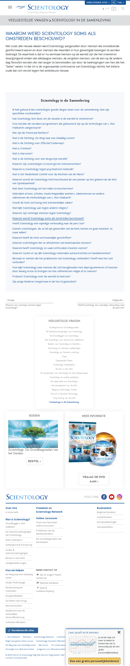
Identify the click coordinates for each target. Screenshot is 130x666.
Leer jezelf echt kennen (83, 632)
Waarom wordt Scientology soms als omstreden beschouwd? (48, 218)
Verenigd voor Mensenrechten (20, 649)
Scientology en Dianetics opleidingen (64, 348)
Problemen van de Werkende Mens (45, 532)
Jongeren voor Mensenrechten (51, 649)
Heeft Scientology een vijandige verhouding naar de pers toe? (48, 223)
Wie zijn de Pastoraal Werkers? (30, 132)
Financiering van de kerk (64, 398)
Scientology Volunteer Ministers (51, 641)
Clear (64, 356)
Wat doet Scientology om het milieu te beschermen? (42, 188)
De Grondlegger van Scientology (64, 335)
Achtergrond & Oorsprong (19, 544)
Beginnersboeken (106, 512)
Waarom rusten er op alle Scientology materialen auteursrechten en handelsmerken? (61, 253)
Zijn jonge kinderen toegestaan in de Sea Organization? (44, 281)
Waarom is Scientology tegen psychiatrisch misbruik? (43, 169)
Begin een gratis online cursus (19, 641)
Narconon (43, 645)
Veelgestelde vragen (16, 562)
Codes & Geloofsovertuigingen (17, 551)
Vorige (10, 300)
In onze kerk (12, 512)
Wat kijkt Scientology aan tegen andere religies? (40, 207)
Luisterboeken (104, 517)
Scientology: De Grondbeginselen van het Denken (33, 452)
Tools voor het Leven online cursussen (46, 524)
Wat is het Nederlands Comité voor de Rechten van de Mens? (48, 174)
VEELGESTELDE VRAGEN (64, 321)
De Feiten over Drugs (16, 600)
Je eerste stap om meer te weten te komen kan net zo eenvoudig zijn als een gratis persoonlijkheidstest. (109, 645)
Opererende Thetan (64, 360)
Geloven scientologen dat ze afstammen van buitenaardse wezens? (51, 242)
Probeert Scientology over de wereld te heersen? (41, 276)
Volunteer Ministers (16, 622)
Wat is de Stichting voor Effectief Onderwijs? (38, 143)
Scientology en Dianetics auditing (64, 352)
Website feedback (48, 582)
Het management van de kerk (64, 385)
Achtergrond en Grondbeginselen (64, 327)
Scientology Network (44, 637)
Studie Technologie (15, 582)
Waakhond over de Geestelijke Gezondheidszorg (15, 614)
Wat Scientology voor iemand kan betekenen (64, 339)
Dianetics (27, 637)
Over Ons (11, 508)
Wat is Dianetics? (14, 539)
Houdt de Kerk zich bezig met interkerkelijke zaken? (42, 202)
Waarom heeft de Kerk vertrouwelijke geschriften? (41, 237)
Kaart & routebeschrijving (45, 589)
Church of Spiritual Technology (64, 393)
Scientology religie (65, 637)
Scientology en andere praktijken (64, 377)
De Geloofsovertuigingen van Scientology (64, 331)
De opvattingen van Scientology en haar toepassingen (64, 373)
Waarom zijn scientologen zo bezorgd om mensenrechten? (46, 163)
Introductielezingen (107, 522)
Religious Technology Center (64, 389)
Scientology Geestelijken (64, 364)
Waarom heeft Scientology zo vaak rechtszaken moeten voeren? (50, 248)
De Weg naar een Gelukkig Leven (21, 645)
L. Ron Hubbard (13, 637)
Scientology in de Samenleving (64, 402)
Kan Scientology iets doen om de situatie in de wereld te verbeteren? (52, 118)
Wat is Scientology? (18, 519)
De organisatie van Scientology (64, 381)
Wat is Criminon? (21, 148)
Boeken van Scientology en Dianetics (64, 343)
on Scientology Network (49, 509)
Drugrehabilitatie (14, 595)
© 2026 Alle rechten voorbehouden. (35, 656)
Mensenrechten (14, 605)
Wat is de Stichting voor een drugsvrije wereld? (40, 158)
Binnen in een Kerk (64, 368)
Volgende (117, 300)
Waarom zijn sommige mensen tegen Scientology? (41, 213)
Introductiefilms (105, 526)
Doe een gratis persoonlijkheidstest (94, 661)
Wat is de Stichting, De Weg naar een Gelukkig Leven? (43, 138)
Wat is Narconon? (22, 153)
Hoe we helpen (15, 570)
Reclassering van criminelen (14, 589)
